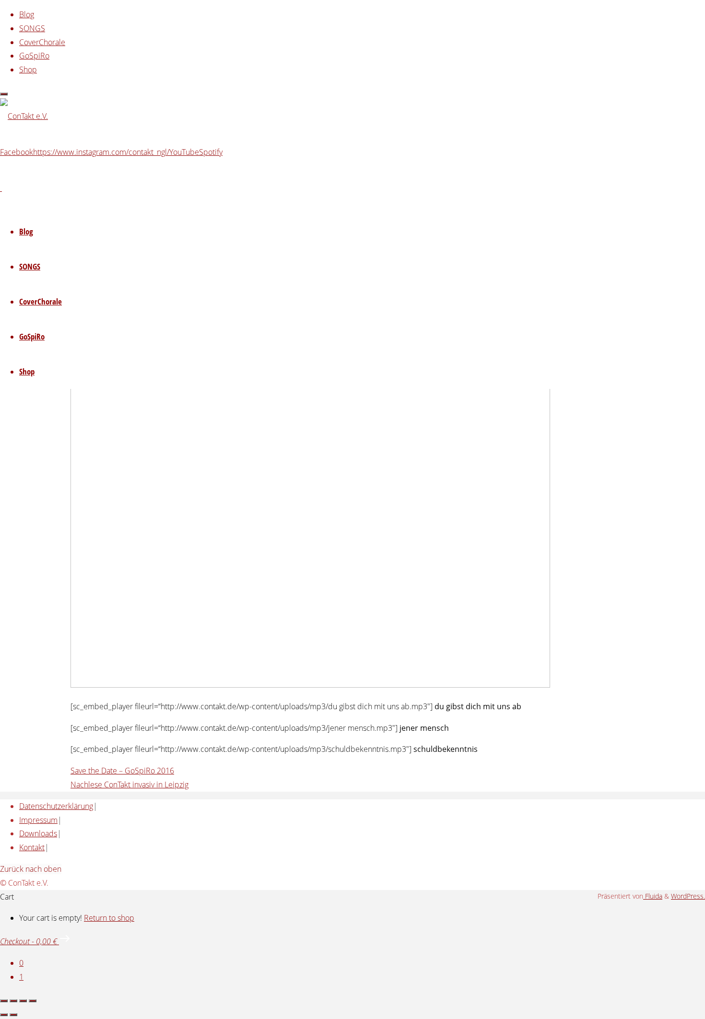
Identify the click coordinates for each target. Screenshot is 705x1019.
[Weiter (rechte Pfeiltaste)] (13, 1014)
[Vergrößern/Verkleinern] (4, 1000)
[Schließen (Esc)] (32, 1000)
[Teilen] (23, 1000)
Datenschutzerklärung (56, 806)
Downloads (38, 833)
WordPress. (688, 896)
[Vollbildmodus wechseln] (13, 1000)
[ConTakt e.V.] (24, 116)
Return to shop (109, 918)
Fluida (652, 896)
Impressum (38, 820)
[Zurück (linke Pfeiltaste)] (4, 1014)
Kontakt (32, 847)
